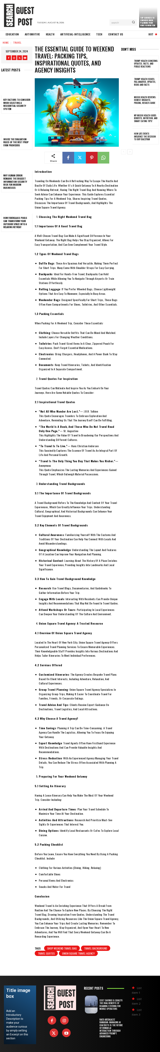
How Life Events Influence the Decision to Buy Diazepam (145, 136)
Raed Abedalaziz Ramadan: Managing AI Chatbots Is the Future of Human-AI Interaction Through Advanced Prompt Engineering (111, 1028)
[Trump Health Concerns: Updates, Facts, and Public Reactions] (126, 64)
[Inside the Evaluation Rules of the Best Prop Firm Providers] (16, 125)
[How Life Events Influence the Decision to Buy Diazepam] (126, 136)
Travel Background (95, 948)
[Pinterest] (92, 158)
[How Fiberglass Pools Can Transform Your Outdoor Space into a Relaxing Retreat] (16, 204)
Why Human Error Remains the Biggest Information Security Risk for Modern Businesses (15, 181)
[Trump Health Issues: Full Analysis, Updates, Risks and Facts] (126, 82)
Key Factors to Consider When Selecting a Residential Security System (16, 104)
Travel (17, 42)
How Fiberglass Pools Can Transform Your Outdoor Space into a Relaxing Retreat (15, 222)
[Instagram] (14, 57)
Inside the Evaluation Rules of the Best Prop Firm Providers (15, 142)
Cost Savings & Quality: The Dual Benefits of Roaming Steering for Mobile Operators (111, 1004)
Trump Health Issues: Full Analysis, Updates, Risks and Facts (145, 81)
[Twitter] (19, 57)
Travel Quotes (46, 953)
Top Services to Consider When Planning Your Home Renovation (147, 21)
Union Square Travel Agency (78, 953)
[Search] (133, 22)
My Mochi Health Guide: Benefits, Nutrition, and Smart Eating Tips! (145, 118)
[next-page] (129, 151)
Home (6, 42)
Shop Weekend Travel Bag (62, 948)
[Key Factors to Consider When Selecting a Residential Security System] (16, 85)
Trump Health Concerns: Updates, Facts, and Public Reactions (146, 63)
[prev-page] (123, 151)
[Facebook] (8, 57)
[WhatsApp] (103, 158)
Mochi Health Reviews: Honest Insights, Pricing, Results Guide (145, 100)
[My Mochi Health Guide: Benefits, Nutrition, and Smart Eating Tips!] (126, 118)
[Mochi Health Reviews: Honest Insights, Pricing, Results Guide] (126, 100)
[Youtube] (25, 57)
